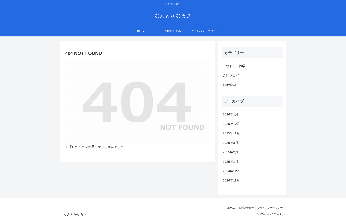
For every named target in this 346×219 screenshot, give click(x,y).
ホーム (231, 207)
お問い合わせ (246, 207)
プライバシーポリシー (270, 207)
